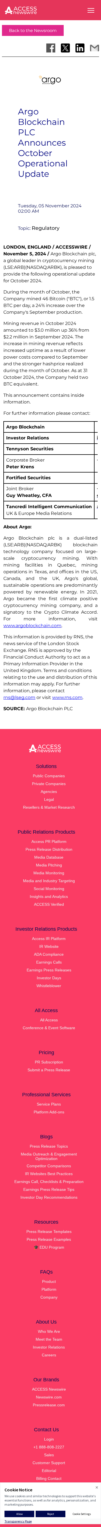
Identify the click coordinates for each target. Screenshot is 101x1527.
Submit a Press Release (48, 1070)
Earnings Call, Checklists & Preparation (49, 1181)
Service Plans (49, 1104)
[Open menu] (91, 10)
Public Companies (49, 776)
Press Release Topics (49, 1146)
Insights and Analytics (49, 896)
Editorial (49, 1470)
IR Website (49, 946)
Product (49, 1281)
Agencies (49, 791)
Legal (49, 799)
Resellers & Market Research (49, 807)
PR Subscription (49, 1062)
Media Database (48, 857)
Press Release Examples (49, 1239)
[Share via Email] (94, 47)
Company (49, 1297)
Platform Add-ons (49, 1112)
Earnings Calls (49, 962)
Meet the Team (49, 1339)
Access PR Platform (48, 841)
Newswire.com (49, 1397)
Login (49, 1439)
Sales (49, 1455)
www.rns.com (67, 697)
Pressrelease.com (49, 1405)
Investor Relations (49, 1347)
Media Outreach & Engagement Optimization (49, 1156)
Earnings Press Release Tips (48, 1189)
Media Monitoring (48, 873)
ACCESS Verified (49, 904)
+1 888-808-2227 (48, 1447)
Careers (49, 1355)
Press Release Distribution (49, 849)
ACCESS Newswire (49, 1389)
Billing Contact (48, 1478)
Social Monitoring (49, 888)
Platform (49, 1289)
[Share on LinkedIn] (79, 47)
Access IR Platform (49, 938)
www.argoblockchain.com (32, 625)
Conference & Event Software (49, 1028)
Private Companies (49, 783)
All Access (49, 1020)
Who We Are (49, 1331)
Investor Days (49, 978)
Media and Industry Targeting (49, 881)
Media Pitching (49, 865)
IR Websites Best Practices (49, 1173)
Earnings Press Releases (49, 970)
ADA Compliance (49, 954)
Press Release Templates (49, 1231)
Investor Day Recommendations (48, 1197)
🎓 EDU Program (49, 1247)
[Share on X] (65, 47)
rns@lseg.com (19, 697)
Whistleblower (48, 985)
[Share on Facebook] (50, 47)
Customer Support (49, 1462)
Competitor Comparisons (49, 1166)
